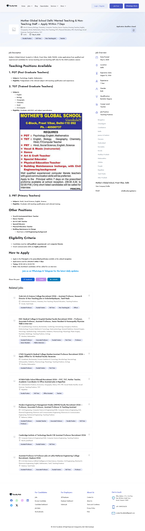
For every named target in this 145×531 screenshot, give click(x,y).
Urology (47, 334)
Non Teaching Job (50, 38)
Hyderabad (102, 143)
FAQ (88, 512)
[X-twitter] (16, 505)
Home (23, 6)
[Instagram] (22, 500)
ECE (79, 410)
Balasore (24, 417)
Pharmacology (57, 331)
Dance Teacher (63, 27)
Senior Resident (25, 343)
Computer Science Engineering (68, 410)
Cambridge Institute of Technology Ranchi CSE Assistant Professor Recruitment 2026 (52, 435)
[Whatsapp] (16, 500)
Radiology (29, 334)
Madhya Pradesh (103, 154)
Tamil (50, 463)
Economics (40, 385)
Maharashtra (31, 336)
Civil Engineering (26, 410)
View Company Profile (103, 186)
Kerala (100, 151)
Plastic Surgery (75, 331)
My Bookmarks (39, 512)
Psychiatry (22, 334)
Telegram (48, 271)
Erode (23, 304)
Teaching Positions (33, 32)
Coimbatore (102, 127)
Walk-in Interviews (39, 343)
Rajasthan (24, 390)
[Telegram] (11, 505)
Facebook (28, 279)
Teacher (62, 38)
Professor (78, 340)
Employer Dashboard (67, 501)
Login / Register (99, 6)
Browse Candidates (40, 501)
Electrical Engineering (25, 412)
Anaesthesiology (26, 327)
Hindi (30, 30)
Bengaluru (101, 120)
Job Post (116, 6)
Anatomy (35, 327)
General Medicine (67, 329)
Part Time (68, 340)
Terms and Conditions (93, 504)
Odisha (30, 417)
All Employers (65, 497)
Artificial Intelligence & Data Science (44, 461)
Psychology (78, 30)
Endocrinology (23, 329)
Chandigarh (102, 124)
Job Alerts (37, 508)
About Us (89, 501)
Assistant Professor (26, 308)
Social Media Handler (71, 385)
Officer (76, 308)
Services (54, 6)
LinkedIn (55, 279)
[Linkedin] (27, 500)
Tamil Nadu (29, 304)
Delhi (25, 35)
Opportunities (44, 6)
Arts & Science (27, 27)
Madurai (24, 466)
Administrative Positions (28, 301)
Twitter (41, 279)
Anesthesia (24, 359)
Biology (35, 27)
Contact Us (90, 497)
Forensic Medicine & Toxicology (39, 329)
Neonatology (72, 359)
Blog (36, 6)
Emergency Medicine (70, 327)
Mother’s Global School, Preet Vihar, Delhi (112, 183)
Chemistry (42, 27)
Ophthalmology (31, 331)
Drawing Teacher (73, 27)
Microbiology (62, 359)
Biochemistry (43, 327)
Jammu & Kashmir (103, 135)
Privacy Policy (91, 508)
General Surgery (79, 329)
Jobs (29, 6)
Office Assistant (48, 393)
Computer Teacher (51, 27)
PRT (73, 30)
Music (43, 30)
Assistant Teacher (41, 421)
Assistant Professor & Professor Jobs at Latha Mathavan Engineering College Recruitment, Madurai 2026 (49, 456)
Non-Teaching (50, 30)
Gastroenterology (55, 329)
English (82, 27)
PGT (56, 30)
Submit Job (64, 504)
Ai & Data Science (27, 461)
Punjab (100, 166)
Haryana (100, 139)
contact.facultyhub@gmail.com (125, 513)
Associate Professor (42, 340)
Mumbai (24, 336)
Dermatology (59, 327)
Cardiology (51, 327)
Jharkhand (29, 441)
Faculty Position (27, 38)
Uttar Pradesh (102, 178)
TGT (40, 32)
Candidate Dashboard (41, 504)
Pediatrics (50, 331)
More (62, 6)
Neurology (22, 331)
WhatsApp (37, 271)
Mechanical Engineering (34, 415)
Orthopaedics (41, 331)
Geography (24, 30)
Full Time (38, 38)
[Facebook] (11, 500)
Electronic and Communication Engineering (46, 412)
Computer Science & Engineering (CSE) (45, 410)
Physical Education (65, 30)
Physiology (66, 331)
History (55, 385)
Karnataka (101, 147)
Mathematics (37, 30)
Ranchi (23, 441)
